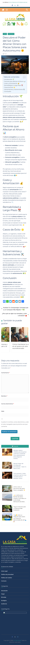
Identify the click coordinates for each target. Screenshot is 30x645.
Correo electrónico (7, 404)
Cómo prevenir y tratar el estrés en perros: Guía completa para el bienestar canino (19, 476)
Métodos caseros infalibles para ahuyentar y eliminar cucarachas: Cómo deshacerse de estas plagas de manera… (20, 454)
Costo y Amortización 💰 (11, 83)
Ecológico (4, 600)
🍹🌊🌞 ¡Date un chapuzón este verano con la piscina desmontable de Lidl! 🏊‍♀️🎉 (19, 518)
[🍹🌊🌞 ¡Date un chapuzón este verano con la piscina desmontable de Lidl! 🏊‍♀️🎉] (7, 518)
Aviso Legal (4, 571)
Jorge (5, 53)
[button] (23, 77)
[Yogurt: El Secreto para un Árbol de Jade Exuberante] (7, 508)
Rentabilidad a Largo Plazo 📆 (13, 85)
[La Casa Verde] (3, 10)
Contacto (3, 581)
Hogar (4, 33)
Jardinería (4, 604)
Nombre (4, 396)
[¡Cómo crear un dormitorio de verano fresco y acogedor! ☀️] (7, 489)
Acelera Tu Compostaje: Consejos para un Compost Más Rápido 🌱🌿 (15, 308)
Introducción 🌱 (9, 79)
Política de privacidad (7, 574)
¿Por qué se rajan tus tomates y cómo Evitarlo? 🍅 (14, 314)
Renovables (11, 33)
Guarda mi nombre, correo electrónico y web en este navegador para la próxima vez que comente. (15, 424)
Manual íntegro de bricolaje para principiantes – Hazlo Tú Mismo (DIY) (19, 466)
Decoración (4, 590)
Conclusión (7, 91)
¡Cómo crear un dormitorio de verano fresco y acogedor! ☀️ (19, 488)
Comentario (5, 372)
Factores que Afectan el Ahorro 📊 (14, 81)
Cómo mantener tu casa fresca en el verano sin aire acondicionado (17, 346)
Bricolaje (3, 597)
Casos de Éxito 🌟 (9, 87)
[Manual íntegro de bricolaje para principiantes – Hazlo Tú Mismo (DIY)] (7, 465)
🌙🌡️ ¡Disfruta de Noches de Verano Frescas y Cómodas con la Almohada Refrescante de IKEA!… (19, 498)
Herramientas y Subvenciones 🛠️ (14, 89)
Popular (15, 446)
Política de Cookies (6, 577)
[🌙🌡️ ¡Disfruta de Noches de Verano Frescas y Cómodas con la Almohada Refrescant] (7, 498)
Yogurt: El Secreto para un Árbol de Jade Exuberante (19, 508)
